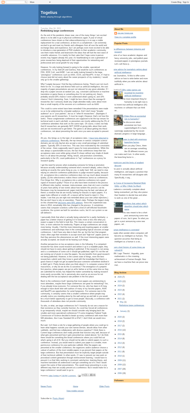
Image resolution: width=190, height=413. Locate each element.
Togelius (49, 12)
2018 (120, 321)
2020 (120, 317)
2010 (120, 356)
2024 (120, 286)
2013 (120, 343)
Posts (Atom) (58, 398)
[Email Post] (79, 376)
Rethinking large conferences (57, 30)
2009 (120, 360)
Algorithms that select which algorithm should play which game (135, 206)
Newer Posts (46, 386)
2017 (120, 326)
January (123, 311)
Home (75, 386)
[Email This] (82, 374)
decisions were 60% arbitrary (70, 203)
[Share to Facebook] (91, 374)
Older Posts (104, 386)
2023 (120, 290)
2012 (120, 347)
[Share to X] (88, 374)
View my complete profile (125, 37)
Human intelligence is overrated (125, 230)
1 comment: (72, 376)
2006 (120, 373)
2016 (120, 330)
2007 (120, 369)
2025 (120, 281)
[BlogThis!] (85, 374)
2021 (120, 299)
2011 (120, 351)
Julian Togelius (125, 33)
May (122, 302)
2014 (120, 338)
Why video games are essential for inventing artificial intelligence (132, 93)
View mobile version (75, 391)
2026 (120, 277)
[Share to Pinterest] (94, 374)
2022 (120, 294)
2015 (120, 334)
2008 (120, 365)
